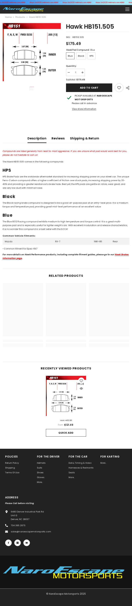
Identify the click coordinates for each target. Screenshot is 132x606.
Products (20, 17)
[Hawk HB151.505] (66, 396)
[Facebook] (8, 543)
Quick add (66, 433)
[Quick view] (81, 388)
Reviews (58, 138)
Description (37, 138)
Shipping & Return (84, 138)
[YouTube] (26, 543)
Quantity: (71, 66)
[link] (119, 87)
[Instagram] (17, 543)
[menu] (127, 9)
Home (8, 17)
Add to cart (89, 87)
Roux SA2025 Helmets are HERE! (44, 2)
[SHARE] (126, 88)
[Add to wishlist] (81, 381)
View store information (84, 108)
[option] (32, 52)
